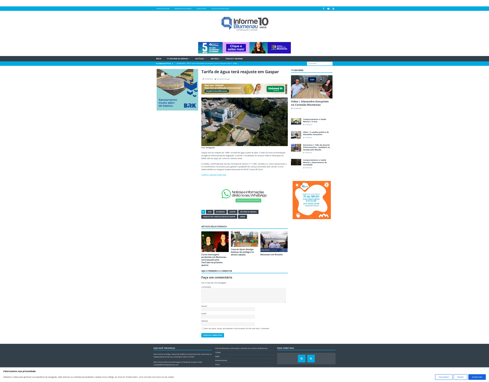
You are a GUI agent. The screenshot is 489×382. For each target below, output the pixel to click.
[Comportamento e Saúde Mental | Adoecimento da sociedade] (296, 163)
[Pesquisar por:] (319, 63)
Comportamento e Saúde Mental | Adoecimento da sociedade (315, 162)
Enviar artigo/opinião (183, 9)
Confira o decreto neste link (213, 175)
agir (210, 212)
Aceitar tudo (477, 377)
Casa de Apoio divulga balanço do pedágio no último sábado (242, 252)
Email (203, 313)
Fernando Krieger (223, 79)
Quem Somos (201, 9)
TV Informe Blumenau (177, 58)
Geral (217, 364)
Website (204, 321)
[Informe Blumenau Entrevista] (311, 358)
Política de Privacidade (220, 9)
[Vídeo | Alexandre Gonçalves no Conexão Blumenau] (311, 87)
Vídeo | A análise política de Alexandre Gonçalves (316, 133)
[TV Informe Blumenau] (301, 358)
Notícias (199, 58)
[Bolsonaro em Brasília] (274, 241)
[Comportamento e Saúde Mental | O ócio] (296, 122)
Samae (242, 217)
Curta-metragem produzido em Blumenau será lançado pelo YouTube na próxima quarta (213, 260)
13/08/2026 (308, 137)
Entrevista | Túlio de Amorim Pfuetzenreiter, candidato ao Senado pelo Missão (316, 147)
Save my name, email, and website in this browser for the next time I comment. (236, 328)
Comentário (206, 287)
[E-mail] (328, 8)
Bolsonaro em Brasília (271, 254)
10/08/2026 (308, 153)
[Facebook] (323, 8)
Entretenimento (221, 360)
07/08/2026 (308, 168)
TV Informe (297, 70)
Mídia (217, 356)
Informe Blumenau (248, 212)
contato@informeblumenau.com (165, 365)
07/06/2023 (209, 79)
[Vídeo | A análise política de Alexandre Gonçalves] (296, 135)
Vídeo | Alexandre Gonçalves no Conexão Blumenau (310, 103)
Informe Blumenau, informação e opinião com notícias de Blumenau (241, 348)
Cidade (218, 352)
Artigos (215, 58)
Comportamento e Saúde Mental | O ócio (314, 120)
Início (158, 58)
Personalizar (444, 377)
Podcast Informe (234, 58)
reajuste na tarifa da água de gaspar (219, 217)
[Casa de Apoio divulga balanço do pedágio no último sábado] (244, 239)
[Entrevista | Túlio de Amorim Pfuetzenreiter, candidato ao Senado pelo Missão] (296, 148)
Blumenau (220, 212)
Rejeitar (460, 377)
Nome (204, 306)
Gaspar (232, 212)
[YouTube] (333, 8)
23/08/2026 (297, 108)
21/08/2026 (308, 125)
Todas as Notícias (162, 9)
